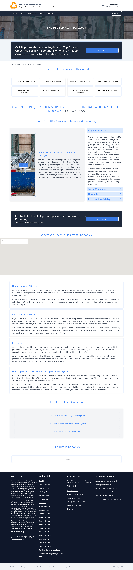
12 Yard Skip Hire (45, 536)
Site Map (70, 509)
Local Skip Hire (44, 488)
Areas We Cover (72, 491)
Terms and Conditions (74, 505)
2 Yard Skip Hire (44, 517)
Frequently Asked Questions (76, 494)
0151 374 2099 (74, 110)
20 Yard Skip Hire (45, 543)
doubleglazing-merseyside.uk (105, 492)
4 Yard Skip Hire (44, 521)
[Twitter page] (122, 567)
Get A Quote (116, 13)
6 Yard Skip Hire (44, 525)
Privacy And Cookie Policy (76, 502)
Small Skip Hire (44, 496)
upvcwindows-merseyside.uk (105, 496)
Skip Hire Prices (44, 514)
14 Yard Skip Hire (45, 539)
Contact (50, 13)
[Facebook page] (114, 567)
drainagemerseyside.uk (103, 485)
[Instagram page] (118, 567)
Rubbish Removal (45, 506)
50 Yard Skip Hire (45, 546)
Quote (42, 13)
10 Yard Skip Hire (45, 532)
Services (31, 13)
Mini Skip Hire (43, 492)
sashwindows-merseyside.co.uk (106, 481)
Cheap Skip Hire (44, 485)
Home (15, 13)
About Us (23, 165)
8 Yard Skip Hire (44, 528)
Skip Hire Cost (44, 510)
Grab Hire (42, 503)
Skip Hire (42, 481)
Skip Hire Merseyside (30, 4)
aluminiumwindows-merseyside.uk (107, 488)
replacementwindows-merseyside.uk (108, 499)
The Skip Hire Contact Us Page (49, 550)
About (22, 13)
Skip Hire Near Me (45, 499)
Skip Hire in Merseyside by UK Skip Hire (51, 555)
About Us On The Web (74, 498)
